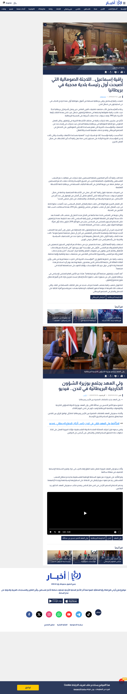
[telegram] (79, 614)
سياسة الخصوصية (80, 689)
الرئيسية (123, 9)
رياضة (51, 9)
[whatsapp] (59, 614)
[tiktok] (89, 614)
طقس (78, 9)
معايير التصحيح (49, 625)
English (9, 3)
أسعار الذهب (112, 9)
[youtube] (69, 614)
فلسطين (87, 9)
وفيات (3, 9)
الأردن (103, 9)
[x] (39, 614)
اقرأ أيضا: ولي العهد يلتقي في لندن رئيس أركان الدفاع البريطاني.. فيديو (84, 423)
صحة (95, 9)
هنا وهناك (41, 9)
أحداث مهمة (20, 9)
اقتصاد (58, 9)
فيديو (11, 9)
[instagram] (49, 614)
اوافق (28, 687)
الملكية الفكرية (62, 625)
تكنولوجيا (32, 9)
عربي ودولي (68, 9)
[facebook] (29, 614)
